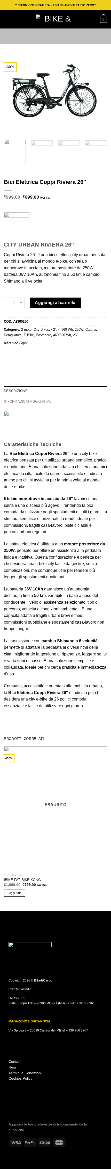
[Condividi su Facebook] (13, 354)
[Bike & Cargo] (55, 19)
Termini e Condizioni (25, 1073)
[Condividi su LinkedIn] (38, 354)
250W (79, 329)
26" (75, 335)
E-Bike (29, 335)
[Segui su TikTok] (19, 1107)
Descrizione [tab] (16, 391)
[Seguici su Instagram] (12, 1107)
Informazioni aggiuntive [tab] (28, 401)
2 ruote (26, 329)
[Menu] (7, 19)
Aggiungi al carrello (55, 302)
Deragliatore (13, 335)
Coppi (23, 343)
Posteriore (43, 335)
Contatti (15, 1062)
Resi (12, 1067)
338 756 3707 (78, 1030)
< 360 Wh (65, 329)
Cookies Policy (20, 1078)
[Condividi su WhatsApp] (7, 354)
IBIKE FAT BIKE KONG (22, 880)
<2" (53, 329)
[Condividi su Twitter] (20, 354)
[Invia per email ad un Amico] (26, 354)
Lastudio (25, 989)
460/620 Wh (62, 335)
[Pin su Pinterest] (32, 354)
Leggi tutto (15, 892)
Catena (90, 329)
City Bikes (41, 329)
